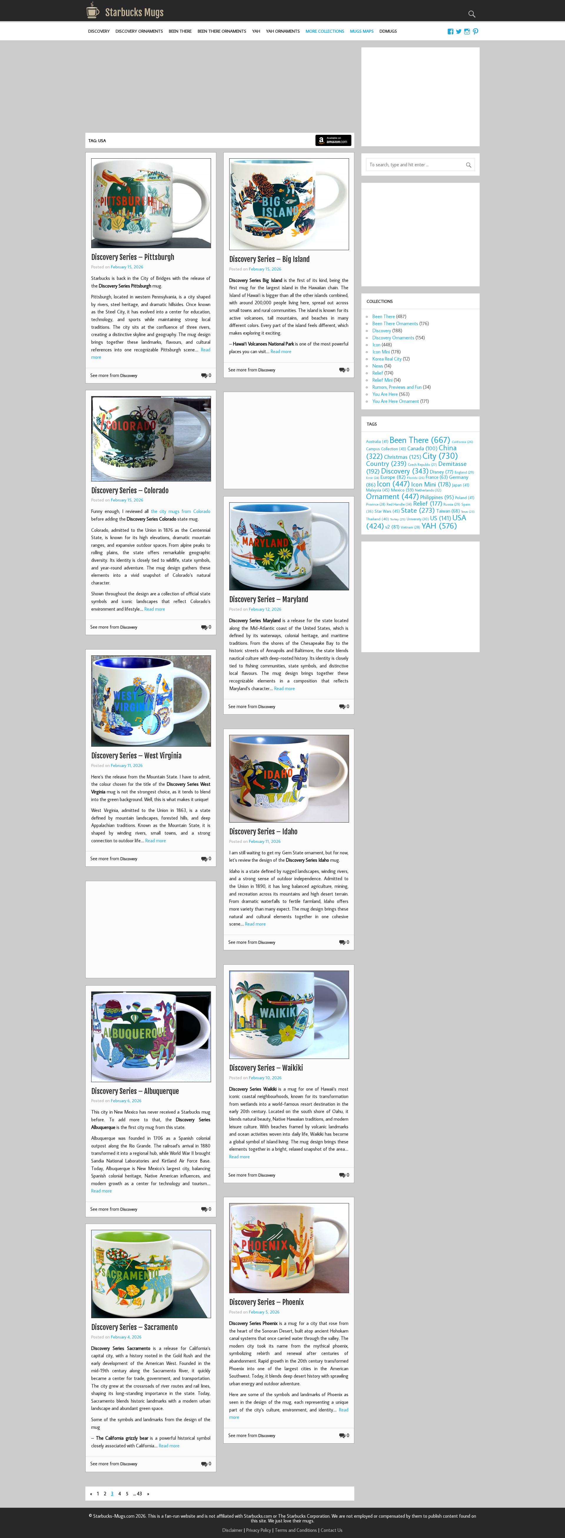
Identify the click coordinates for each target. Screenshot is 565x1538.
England (464, 472)
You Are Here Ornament (396, 401)
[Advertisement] (219, 88)
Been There (180, 31)
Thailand (377, 518)
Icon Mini (381, 352)
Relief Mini (383, 380)
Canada (422, 448)
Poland (464, 497)
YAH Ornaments (283, 31)
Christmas (402, 456)
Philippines (437, 497)
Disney (441, 471)
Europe (393, 477)
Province (375, 504)
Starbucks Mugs (134, 13)
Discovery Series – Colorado (130, 490)
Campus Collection (386, 448)
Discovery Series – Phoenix (266, 1302)
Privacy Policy (258, 1530)
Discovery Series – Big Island (269, 259)
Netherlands (428, 490)
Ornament (392, 496)
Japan (460, 485)
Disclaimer (232, 1530)
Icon (376, 345)
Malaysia (378, 490)
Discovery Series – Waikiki (266, 1068)
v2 (392, 526)
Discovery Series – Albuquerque (135, 1091)
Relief (378, 373)
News (378, 366)
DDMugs (388, 31)
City (440, 455)
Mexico (402, 490)
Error (372, 478)
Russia (451, 504)
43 (139, 1493)
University (418, 519)
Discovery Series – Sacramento (134, 1327)
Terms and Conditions (296, 1530)
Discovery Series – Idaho (263, 831)
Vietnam (410, 527)
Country (386, 463)
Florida (416, 477)
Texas (468, 511)
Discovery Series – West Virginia (136, 755)
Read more (281, 351)
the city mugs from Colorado (180, 511)
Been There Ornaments (222, 31)
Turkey (398, 519)
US (440, 518)
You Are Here (385, 394)
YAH (256, 31)
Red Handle (399, 504)
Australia (377, 441)
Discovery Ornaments (139, 31)
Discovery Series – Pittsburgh (132, 257)
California (462, 441)
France (437, 477)
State (418, 509)
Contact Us (332, 1530)
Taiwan (448, 511)
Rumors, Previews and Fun (397, 387)
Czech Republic (422, 464)
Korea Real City (387, 359)
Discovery (99, 31)
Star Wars (387, 511)
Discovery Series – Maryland (268, 599)
